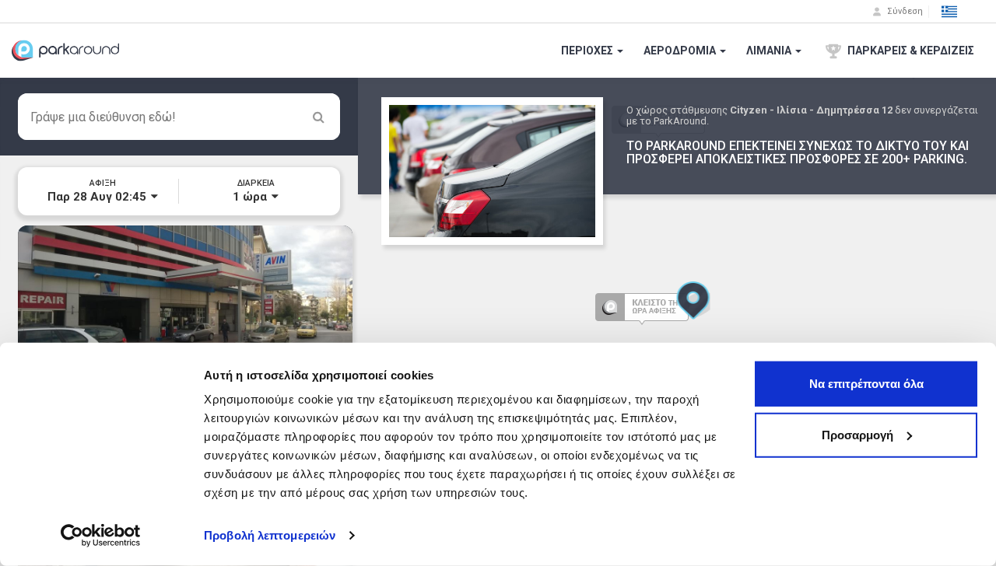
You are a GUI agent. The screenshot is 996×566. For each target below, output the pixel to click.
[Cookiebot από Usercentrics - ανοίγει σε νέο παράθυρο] (101, 535)
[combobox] (179, 116)
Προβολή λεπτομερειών (269, 535)
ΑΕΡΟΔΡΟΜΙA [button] (681, 50)
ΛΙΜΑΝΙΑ (770, 50)
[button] (949, 11)
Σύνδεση (904, 11)
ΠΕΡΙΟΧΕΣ (588, 50)
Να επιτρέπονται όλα (866, 383)
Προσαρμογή (857, 434)
